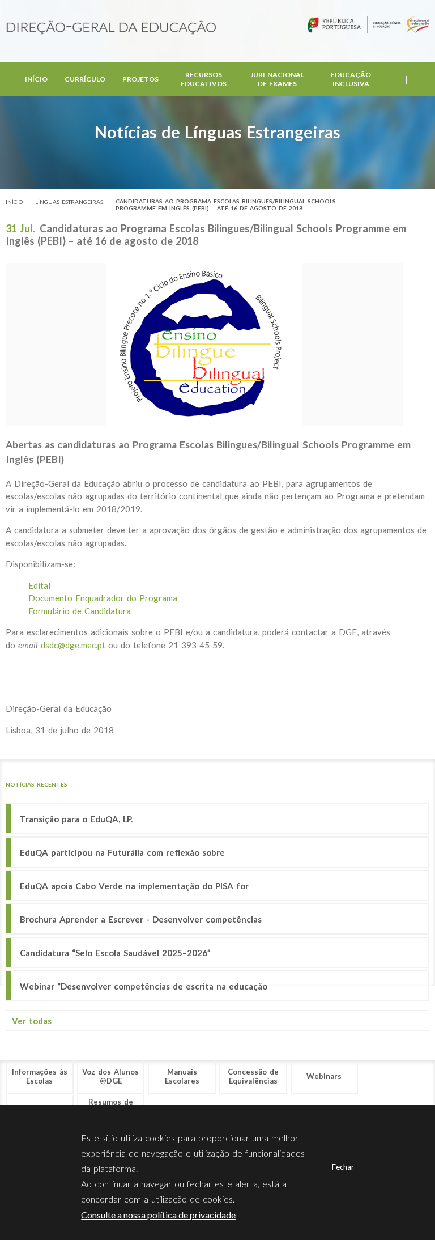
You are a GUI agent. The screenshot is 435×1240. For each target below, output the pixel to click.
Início (36, 79)
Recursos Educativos (204, 79)
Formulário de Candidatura (79, 611)
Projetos (140, 79)
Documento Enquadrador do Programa (102, 598)
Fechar (343, 1166)
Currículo (85, 79)
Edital (39, 585)
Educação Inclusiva (351, 79)
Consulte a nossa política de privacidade (158, 1214)
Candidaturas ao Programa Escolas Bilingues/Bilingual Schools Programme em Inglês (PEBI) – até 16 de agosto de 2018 (226, 204)
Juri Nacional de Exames (277, 79)
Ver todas (32, 1021)
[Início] (111, 28)
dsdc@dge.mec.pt (73, 645)
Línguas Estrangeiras (69, 201)
